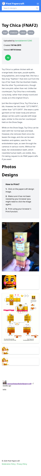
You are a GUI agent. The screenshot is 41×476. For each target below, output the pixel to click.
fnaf (5, 32)
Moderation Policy (8, 464)
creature (13, 32)
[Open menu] (37, 3)
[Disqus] (20, 408)
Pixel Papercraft (15, 3)
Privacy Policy (22, 464)
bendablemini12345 (23, 40)
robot (22, 32)
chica (31, 32)
